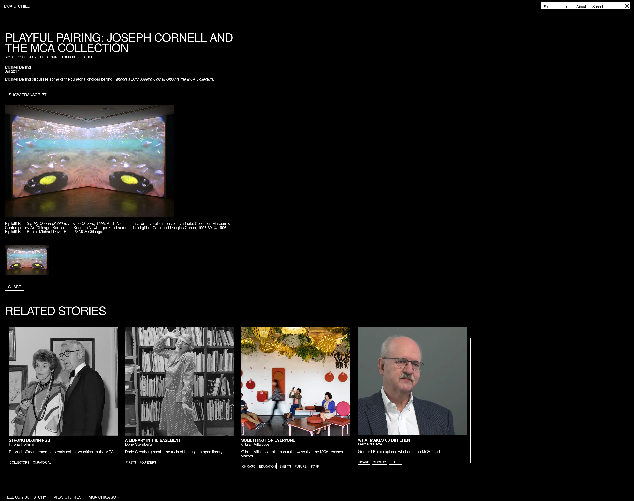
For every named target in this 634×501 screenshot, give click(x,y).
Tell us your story (25, 497)
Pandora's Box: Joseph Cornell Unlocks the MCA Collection (163, 79)
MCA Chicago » (104, 497)
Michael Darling (18, 67)
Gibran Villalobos (255, 444)
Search (598, 6)
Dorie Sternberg (138, 444)
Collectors (19, 462)
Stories (549, 6)
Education (267, 466)
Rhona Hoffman (22, 444)
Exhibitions (71, 57)
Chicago (248, 466)
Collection (27, 57)
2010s (10, 57)
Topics (566, 6)
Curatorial (49, 57)
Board (364, 462)
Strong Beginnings (29, 440)
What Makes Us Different (385, 440)
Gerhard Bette (370, 444)
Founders (148, 462)
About (581, 6)
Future (300, 466)
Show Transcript (28, 94)
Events (285, 466)
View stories (68, 497)
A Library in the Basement (153, 440)
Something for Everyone (268, 440)
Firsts (131, 462)
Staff (88, 57)
